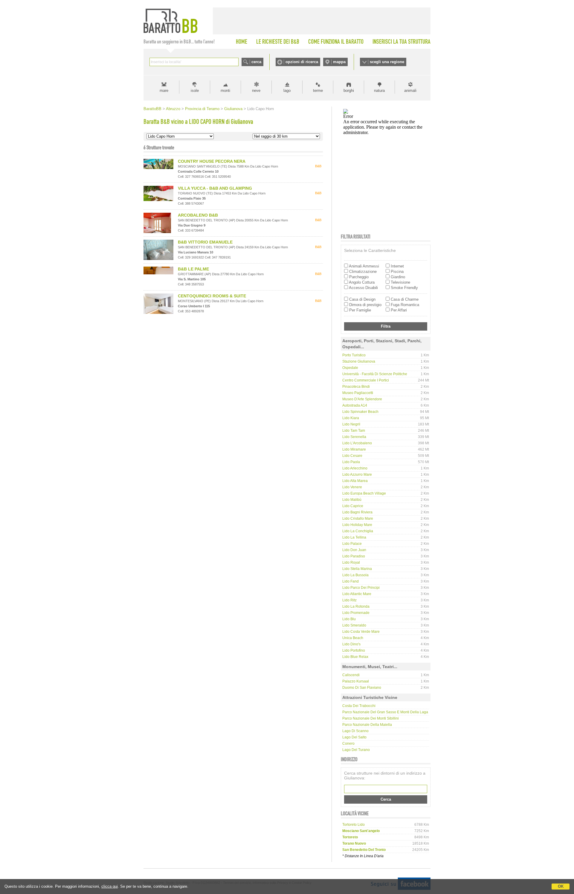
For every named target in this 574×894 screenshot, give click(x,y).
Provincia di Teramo (202, 109)
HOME (241, 41)
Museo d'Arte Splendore (362, 399)
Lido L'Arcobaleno (357, 443)
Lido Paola (351, 462)
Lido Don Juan (354, 550)
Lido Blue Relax (355, 657)
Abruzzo (173, 109)
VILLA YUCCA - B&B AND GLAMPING (215, 188)
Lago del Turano (356, 750)
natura (379, 90)
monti (225, 90)
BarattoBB (152, 109)
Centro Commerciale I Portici (365, 380)
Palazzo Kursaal (355, 681)
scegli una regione (387, 62)
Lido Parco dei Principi (361, 588)
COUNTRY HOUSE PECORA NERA (211, 161)
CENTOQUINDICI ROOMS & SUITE (212, 296)
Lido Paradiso (353, 556)
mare (164, 90)
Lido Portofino (353, 650)
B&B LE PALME (193, 269)
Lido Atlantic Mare (356, 594)
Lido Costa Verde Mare (361, 632)
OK (561, 886)
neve (256, 90)
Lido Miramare (354, 449)
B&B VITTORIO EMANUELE (205, 242)
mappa (339, 62)
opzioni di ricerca (302, 62)
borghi (349, 90)
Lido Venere (352, 487)
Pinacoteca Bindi (356, 386)
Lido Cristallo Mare (357, 518)
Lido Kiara (350, 418)
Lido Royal (351, 562)
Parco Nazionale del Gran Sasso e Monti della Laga (385, 712)
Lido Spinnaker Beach (360, 412)
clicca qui (109, 886)
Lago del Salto (354, 737)
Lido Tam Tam (353, 430)
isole (195, 90)
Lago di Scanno (355, 731)
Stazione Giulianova (358, 361)
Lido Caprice (352, 506)
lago (287, 90)
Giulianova (233, 109)
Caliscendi (351, 675)
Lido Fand (350, 581)
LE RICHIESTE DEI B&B (277, 41)
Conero (348, 743)
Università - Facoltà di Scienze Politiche (374, 374)
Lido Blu (349, 619)
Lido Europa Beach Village (364, 493)
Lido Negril (351, 424)
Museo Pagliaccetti (357, 393)
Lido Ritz (349, 600)
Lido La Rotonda (356, 606)
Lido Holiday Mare (357, 525)
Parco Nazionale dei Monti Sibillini (370, 718)
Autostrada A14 (354, 405)
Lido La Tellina (354, 537)
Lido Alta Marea (355, 481)
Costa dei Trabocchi (358, 706)
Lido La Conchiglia (357, 531)
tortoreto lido (353, 824)
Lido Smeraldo (354, 625)
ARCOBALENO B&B (198, 215)
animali (410, 90)
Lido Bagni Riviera (357, 512)
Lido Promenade (356, 613)
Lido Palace (352, 544)
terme (318, 90)
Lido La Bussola (355, 575)
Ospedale (350, 368)
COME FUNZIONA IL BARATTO (336, 41)
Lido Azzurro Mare (357, 474)
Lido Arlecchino (354, 468)
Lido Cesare (352, 456)
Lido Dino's (351, 644)
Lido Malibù (351, 500)
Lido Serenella (354, 437)
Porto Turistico (354, 355)
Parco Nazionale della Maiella (367, 725)
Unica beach (352, 638)
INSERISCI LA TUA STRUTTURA (401, 41)
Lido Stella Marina (357, 569)
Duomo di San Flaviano (361, 687)
